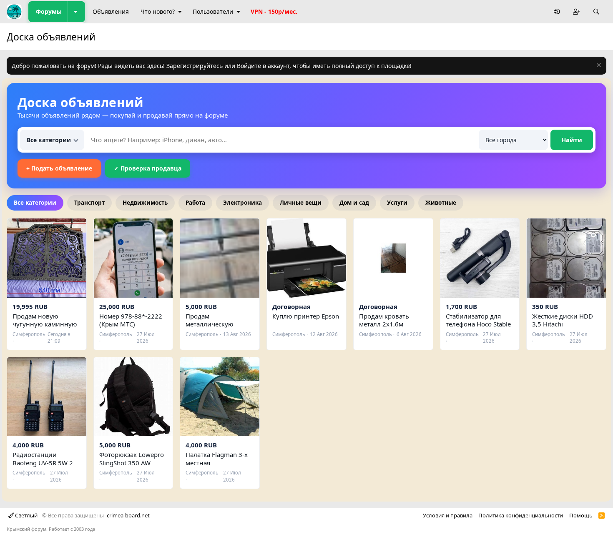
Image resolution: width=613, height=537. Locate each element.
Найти (571, 140)
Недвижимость (145, 202)
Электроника (242, 202)
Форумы (49, 11)
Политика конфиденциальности (520, 515)
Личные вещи (301, 202)
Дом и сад (354, 202)
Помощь (581, 515)
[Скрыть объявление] (597, 66)
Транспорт (89, 202)
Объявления (111, 11)
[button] (76, 11)
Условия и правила (447, 515)
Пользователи (213, 11)
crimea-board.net (128, 515)
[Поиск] (596, 12)
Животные (440, 202)
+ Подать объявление (59, 168)
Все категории (35, 202)
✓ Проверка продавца (147, 168)
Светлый (26, 515)
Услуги (397, 202)
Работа (195, 202)
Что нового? (158, 11)
